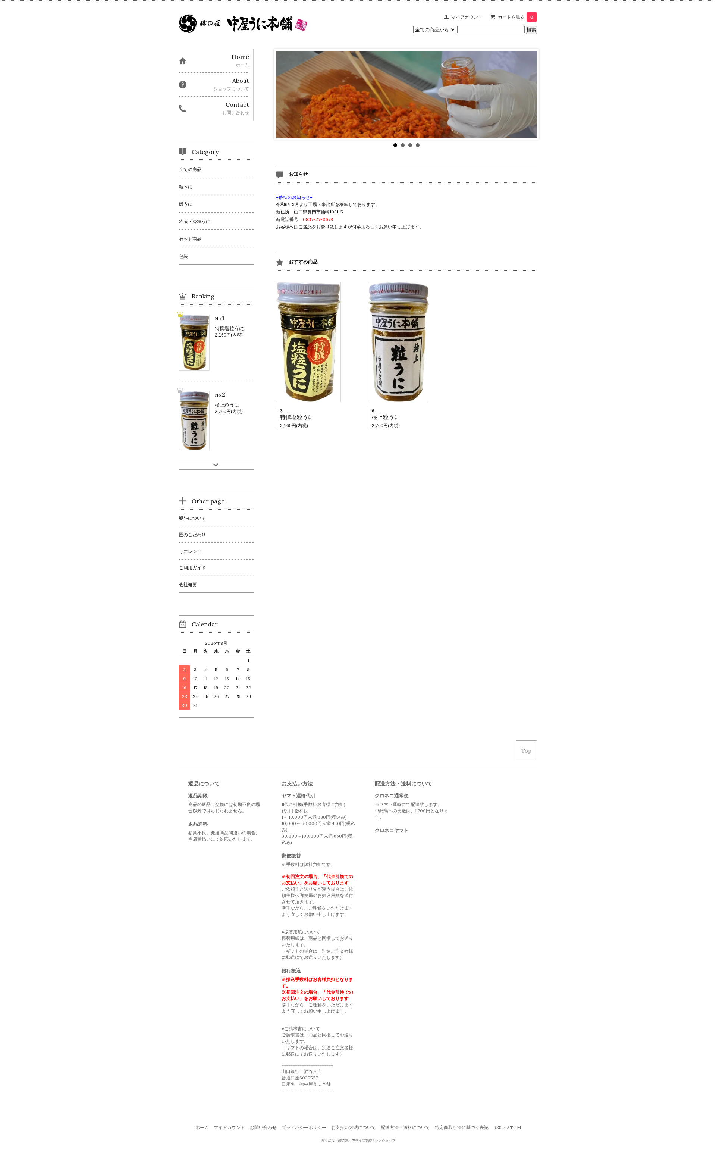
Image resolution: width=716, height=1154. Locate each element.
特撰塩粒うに (297, 416)
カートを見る (515, 17)
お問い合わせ (263, 1127)
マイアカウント (467, 17)
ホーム (202, 1127)
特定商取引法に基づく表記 (462, 1127)
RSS (497, 1127)
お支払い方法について (353, 1127)
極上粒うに (386, 416)
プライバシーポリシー (304, 1127)
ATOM (514, 1127)
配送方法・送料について (405, 1127)
